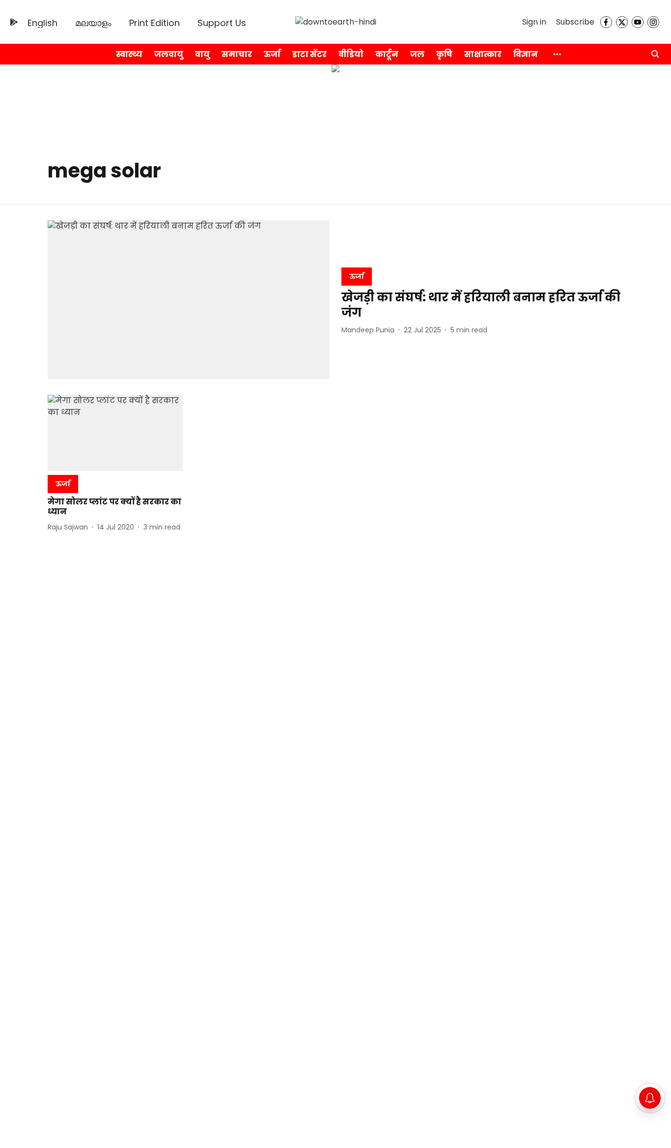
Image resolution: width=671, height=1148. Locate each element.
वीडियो (350, 54)
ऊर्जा (272, 54)
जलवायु (168, 54)
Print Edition (154, 23)
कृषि (444, 54)
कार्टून (386, 54)
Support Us (221, 23)
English (42, 23)
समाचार (237, 54)
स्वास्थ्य (129, 54)
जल (417, 54)
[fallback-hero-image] (189, 299)
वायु (202, 54)
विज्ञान (525, 54)
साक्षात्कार (483, 54)
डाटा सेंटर (309, 54)
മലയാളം (93, 23)
